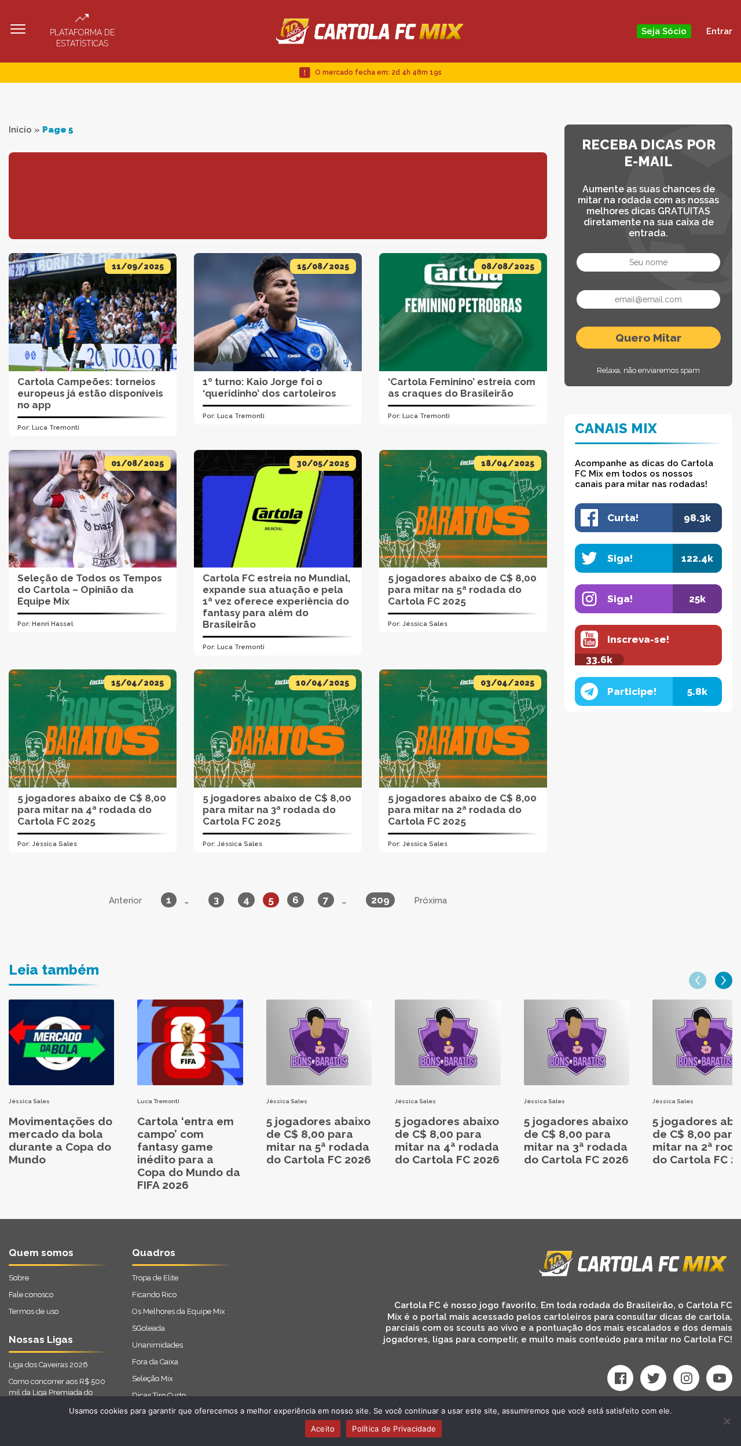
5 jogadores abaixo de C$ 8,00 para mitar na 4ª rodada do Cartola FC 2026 (447, 1140)
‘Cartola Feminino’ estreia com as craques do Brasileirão (461, 387)
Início (20, 130)
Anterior (125, 900)
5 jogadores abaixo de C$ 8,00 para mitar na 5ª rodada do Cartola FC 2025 (462, 589)
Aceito (323, 1428)
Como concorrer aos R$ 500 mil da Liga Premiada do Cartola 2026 (57, 1392)
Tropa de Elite (155, 1277)
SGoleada (148, 1328)
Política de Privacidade (394, 1428)
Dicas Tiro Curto (159, 1395)
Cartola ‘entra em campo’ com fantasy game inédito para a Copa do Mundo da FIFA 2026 (188, 1153)
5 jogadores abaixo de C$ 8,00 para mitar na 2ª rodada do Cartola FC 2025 (462, 809)
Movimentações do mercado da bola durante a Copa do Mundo (60, 1140)
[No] (726, 1421)
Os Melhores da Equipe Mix (178, 1311)
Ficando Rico (154, 1294)
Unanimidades (157, 1345)
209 (380, 900)
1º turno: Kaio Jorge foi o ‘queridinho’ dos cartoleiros (269, 387)
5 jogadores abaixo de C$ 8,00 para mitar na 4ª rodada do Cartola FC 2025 (91, 809)
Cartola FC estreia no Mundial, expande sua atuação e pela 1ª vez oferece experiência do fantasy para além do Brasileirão (276, 601)
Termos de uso (33, 1311)
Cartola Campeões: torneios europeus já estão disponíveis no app (90, 393)
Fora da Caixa (155, 1361)
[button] (697, 980)
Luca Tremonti (55, 427)
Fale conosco (31, 1294)
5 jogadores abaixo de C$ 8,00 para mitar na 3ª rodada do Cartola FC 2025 (277, 809)
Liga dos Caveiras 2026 (48, 1364)
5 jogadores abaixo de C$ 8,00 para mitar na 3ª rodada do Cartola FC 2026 (576, 1140)
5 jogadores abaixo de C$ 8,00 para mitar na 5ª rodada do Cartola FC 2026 (318, 1140)
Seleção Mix (152, 1378)
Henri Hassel (52, 624)
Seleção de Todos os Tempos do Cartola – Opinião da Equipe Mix (89, 589)
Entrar (719, 31)
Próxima (430, 900)
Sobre (19, 1277)
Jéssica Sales (424, 624)
